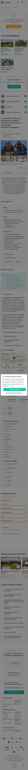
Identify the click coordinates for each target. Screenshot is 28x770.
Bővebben (11, 386)
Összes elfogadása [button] (14, 389)
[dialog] (14, 385)
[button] (14, 393)
